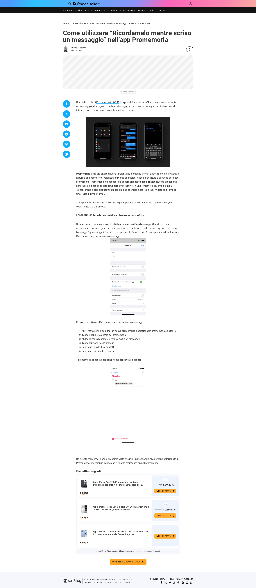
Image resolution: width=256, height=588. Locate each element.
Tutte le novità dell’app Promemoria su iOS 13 (118, 215)
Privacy (179, 579)
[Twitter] (165, 582)
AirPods (99, 10)
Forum (141, 10)
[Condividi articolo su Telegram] (66, 134)
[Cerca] (69, 3)
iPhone (66, 10)
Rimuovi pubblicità (128, 92)
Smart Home (126, 10)
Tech (151, 10)
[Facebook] (161, 582)
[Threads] (178, 582)
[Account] (190, 3)
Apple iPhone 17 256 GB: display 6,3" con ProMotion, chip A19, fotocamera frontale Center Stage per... (120, 533)
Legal (172, 579)
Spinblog (99, 579)
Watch (111, 10)
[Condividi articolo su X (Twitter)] (66, 114)
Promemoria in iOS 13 (107, 102)
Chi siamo (154, 579)
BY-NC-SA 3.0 (106, 582)
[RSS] (191, 582)
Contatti (164, 579)
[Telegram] (183, 582)
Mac (87, 10)
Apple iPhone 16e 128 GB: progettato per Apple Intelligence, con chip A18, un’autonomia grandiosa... (118, 483)
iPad (77, 10)
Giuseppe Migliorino (79, 47)
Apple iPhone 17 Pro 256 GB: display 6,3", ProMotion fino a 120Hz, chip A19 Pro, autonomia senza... (121, 508)
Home (66, 23)
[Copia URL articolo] (66, 154)
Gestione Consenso (122, 582)
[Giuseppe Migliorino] (66, 49)
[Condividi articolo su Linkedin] (66, 124)
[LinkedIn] (187, 582)
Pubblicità (188, 579)
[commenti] (189, 49)
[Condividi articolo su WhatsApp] (66, 144)
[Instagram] (174, 582)
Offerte (161, 10)
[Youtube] (170, 582)
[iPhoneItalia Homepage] (85, 3)
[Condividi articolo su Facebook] (66, 104)
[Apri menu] (99, 3)
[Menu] (65, 3)
